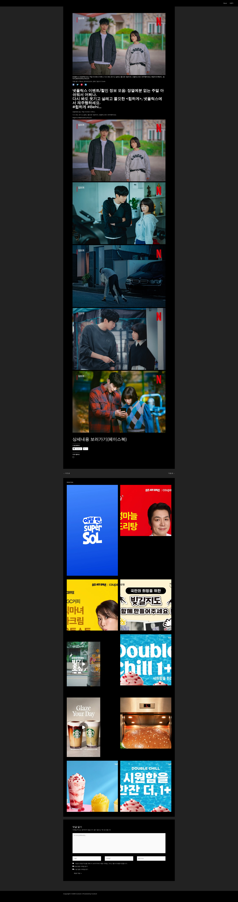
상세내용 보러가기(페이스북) (100, 439)
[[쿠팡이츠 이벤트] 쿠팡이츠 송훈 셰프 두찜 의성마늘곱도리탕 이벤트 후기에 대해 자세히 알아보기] (145, 510)
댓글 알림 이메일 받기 (81, 866)
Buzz (81, 81)
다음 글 (171, 473)
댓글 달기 (75, 81)
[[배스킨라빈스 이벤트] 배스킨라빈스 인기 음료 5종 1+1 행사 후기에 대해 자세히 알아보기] (145, 786)
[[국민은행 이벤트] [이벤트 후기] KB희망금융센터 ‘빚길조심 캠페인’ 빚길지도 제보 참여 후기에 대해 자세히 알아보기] (145, 605)
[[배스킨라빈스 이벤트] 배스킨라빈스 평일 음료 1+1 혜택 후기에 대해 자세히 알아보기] (145, 660)
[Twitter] (77, 85)
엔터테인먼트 (88, 81)
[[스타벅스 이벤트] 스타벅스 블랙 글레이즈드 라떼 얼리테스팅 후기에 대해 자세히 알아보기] (83, 727)
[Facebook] (73, 85)
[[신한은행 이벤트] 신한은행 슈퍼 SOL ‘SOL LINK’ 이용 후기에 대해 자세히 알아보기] (92, 530)
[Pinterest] (82, 85)
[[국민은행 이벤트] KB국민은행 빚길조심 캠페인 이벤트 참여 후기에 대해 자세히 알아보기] (83, 664)
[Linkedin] (86, 85)
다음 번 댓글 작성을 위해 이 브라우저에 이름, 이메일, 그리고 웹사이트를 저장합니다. (101, 863)
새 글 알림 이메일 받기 (81, 869)
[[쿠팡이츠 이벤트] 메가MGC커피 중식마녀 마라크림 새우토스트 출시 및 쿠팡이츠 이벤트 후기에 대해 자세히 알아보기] (92, 605)
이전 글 (66, 473)
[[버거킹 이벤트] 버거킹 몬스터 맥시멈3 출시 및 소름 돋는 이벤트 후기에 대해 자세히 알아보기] (145, 723)
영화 (94, 81)
